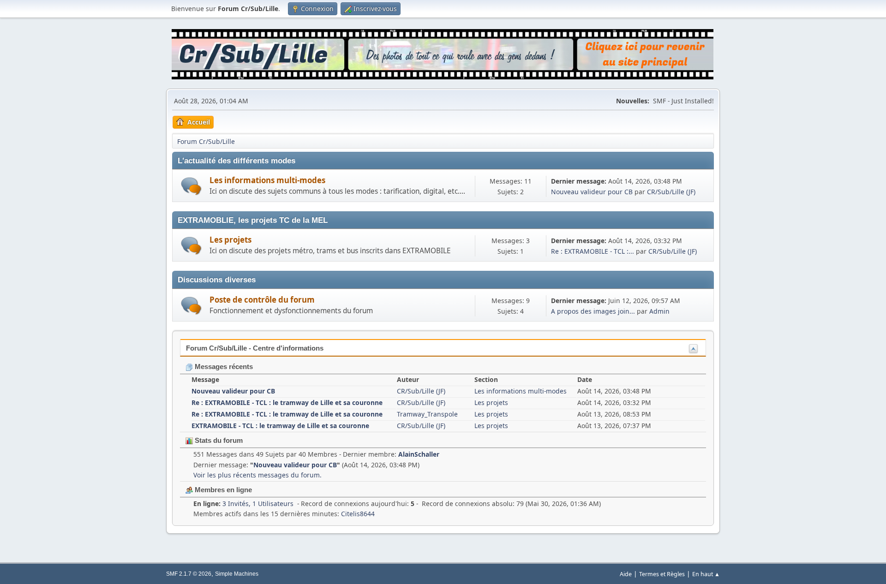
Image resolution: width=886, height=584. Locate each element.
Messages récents (223, 366)
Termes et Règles (662, 574)
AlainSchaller (418, 454)
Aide (626, 574)
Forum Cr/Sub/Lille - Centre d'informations (254, 348)
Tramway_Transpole (427, 414)
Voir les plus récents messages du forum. (257, 475)
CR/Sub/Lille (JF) (671, 191)
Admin (659, 311)
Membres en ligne (222, 490)
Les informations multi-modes (267, 180)
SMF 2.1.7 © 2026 (188, 574)
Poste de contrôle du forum (262, 299)
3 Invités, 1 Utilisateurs (243, 503)
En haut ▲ (706, 574)
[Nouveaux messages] (191, 186)
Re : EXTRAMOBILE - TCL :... (592, 251)
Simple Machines (236, 574)
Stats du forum (218, 440)
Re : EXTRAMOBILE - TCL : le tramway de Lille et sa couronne (287, 402)
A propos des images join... (593, 311)
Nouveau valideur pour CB (592, 191)
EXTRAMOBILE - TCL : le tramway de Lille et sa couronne (280, 425)
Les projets (230, 239)
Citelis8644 (358, 513)
